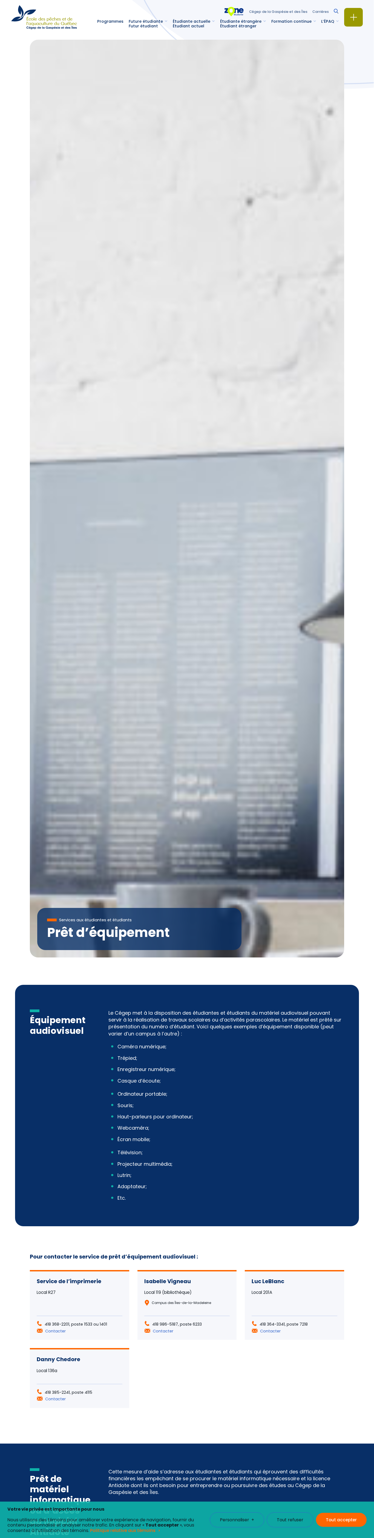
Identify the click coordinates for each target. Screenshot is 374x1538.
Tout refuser (290, 1520)
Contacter (55, 1331)
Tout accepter (341, 1520)
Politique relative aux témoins (123, 1530)
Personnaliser (237, 1520)
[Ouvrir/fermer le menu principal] (353, 17)
